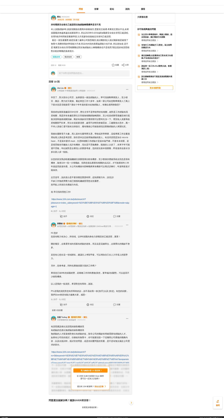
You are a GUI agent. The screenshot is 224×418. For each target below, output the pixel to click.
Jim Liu (60, 88)
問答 (81, 9)
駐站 (112, 9)
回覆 (118, 216)
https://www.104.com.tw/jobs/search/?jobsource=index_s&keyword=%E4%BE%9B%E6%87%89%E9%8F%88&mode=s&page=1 (90, 203)
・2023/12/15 (90, 91)
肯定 (92, 216)
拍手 (65, 216)
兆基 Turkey (62, 317)
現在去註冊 (99, 386)
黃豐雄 (60, 224)
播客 (143, 9)
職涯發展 (68, 57)
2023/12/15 (65, 17)
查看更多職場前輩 (89, 407)
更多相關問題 (155, 88)
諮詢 (127, 9)
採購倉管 (56, 57)
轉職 (78, 57)
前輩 (96, 9)
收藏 (117, 65)
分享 (127, 65)
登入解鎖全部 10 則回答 (90, 370)
